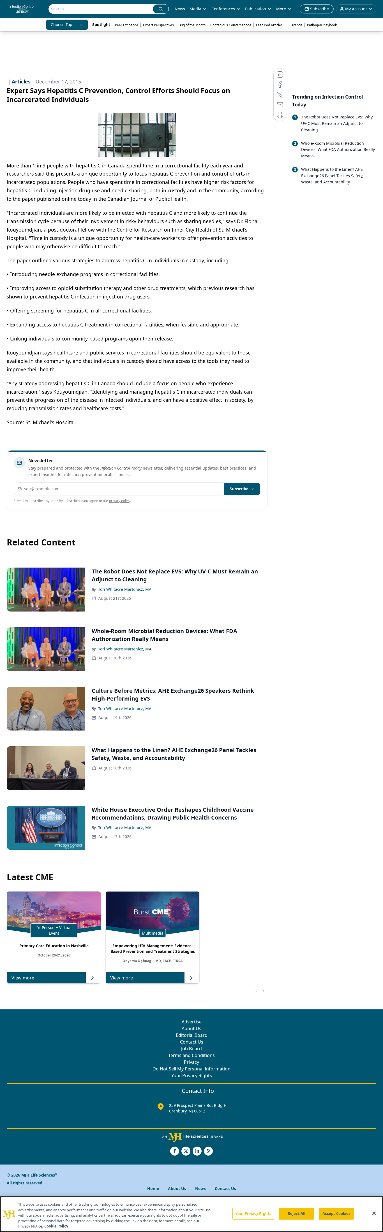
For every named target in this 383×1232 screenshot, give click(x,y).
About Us (191, 1028)
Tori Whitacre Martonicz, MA (124, 589)
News (180, 8)
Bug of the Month (192, 25)
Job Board (191, 1049)
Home (153, 1188)
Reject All (296, 1213)
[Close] (374, 1213)
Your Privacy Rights (191, 1075)
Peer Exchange (126, 25)
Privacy (191, 1062)
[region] (191, 1214)
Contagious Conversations (230, 25)
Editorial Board (191, 1035)
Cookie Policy (56, 1226)
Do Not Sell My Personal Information (191, 1069)
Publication (255, 8)
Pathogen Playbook (322, 25)
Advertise (192, 1022)
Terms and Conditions (191, 1055)
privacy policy (119, 500)
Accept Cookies (336, 1213)
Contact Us (191, 1042)
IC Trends (294, 25)
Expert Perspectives (158, 25)
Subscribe (239, 488)
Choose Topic (63, 24)
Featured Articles (269, 25)
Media (195, 8)
